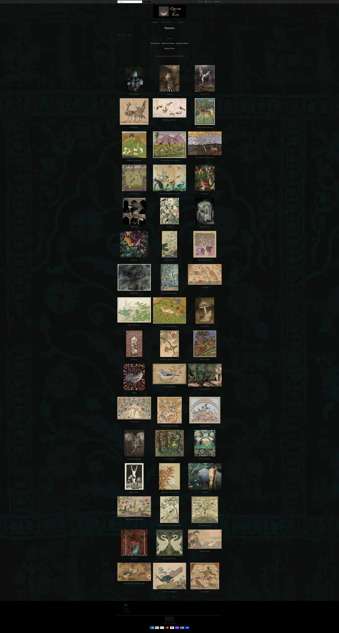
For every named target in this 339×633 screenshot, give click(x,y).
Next (174, 597)
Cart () (209, 1)
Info (181, 22)
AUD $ (147, 1)
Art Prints (167, 22)
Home (155, 22)
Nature (169, 28)
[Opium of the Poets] (169, 11)
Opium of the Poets (171, 623)
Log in (200, 1)
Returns (126, 609)
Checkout (217, 1)
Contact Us (126, 611)
